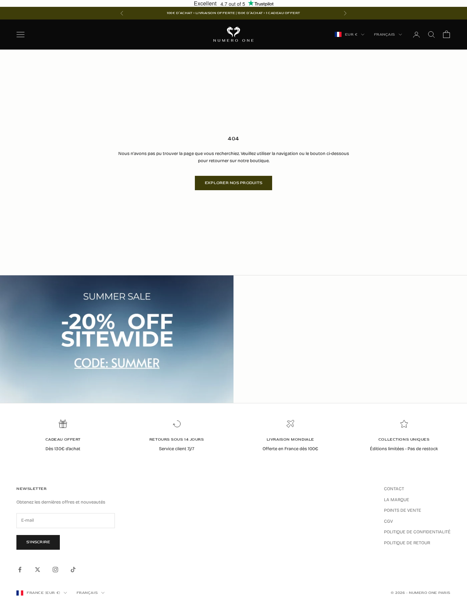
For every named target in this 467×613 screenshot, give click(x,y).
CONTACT (394, 489)
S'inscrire (38, 542)
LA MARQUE (396, 500)
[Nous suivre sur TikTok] (73, 569)
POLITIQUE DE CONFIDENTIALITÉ (417, 532)
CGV (388, 521)
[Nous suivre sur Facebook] (19, 569)
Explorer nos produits (233, 182)
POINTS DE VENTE (402, 510)
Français (384, 34)
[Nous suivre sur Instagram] (55, 569)
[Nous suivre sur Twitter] (37, 569)
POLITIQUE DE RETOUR (407, 543)
